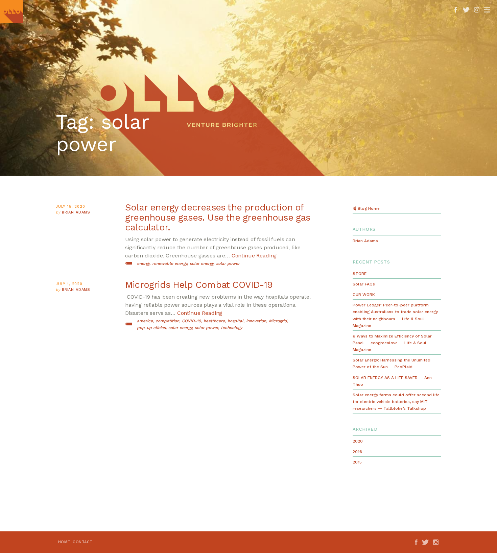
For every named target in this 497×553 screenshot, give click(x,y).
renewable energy (169, 263)
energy (143, 263)
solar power (228, 263)
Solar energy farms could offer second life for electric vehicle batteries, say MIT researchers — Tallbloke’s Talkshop (396, 402)
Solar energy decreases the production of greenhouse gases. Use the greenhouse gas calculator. (217, 217)
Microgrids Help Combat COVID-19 (199, 284)
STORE (359, 273)
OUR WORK (364, 294)
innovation (256, 321)
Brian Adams (76, 212)
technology (231, 327)
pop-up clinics (151, 327)
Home (64, 542)
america (145, 321)
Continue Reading (254, 255)
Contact (83, 542)
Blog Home (369, 208)
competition (167, 321)
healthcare (214, 321)
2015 (357, 462)
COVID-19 (191, 321)
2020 (358, 441)
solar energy (201, 263)
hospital (235, 321)
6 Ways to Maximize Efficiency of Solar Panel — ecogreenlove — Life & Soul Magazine (392, 343)
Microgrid (278, 321)
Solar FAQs (364, 284)
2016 (357, 451)
